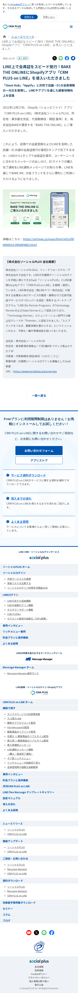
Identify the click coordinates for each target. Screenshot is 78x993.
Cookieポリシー (20, 4)
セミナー (8, 908)
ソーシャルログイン (14, 573)
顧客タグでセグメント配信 (21, 722)
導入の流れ (9, 804)
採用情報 (39, 970)
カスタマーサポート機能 (20, 609)
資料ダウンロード (13, 880)
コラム (6, 914)
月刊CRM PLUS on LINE (16, 786)
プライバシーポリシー (39, 977)
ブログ (6, 920)
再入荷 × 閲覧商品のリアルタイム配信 (27, 740)
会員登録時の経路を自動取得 (22, 767)
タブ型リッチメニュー (19, 758)
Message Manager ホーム (18, 667)
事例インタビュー (13, 625)
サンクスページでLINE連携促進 (23, 714)
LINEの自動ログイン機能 (20, 605)
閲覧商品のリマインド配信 (21, 731)
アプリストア (39, 460)
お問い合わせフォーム (39, 450)
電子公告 (39, 984)
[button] (71, 27)
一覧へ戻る (39, 395)
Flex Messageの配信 (18, 727)
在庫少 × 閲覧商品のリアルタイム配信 (27, 736)
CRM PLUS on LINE (17, 834)
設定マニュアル (11, 798)
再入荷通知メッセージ (19, 745)
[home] (12, 26)
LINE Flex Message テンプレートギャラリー (28, 792)
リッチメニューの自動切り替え (23, 762)
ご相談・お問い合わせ (15, 858)
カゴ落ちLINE (14, 718)
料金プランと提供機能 (15, 637)
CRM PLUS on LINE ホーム (18, 702)
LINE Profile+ (14, 614)
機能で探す (9, 708)
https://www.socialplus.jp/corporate (35, 371)
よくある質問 (10, 643)
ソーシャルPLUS (16, 829)
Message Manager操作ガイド (23, 673)
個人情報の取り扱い (39, 981)
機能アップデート (13, 841)
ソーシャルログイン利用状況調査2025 (27, 587)
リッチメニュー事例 (14, 631)
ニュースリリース (22, 36)
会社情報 (39, 966)
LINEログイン (10, 594)
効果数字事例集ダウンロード (19, 902)
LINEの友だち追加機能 (19, 600)
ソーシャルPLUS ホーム (16, 567)
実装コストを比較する (19, 583)
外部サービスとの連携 (19, 579)
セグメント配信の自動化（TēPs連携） (27, 618)
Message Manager (17, 869)
